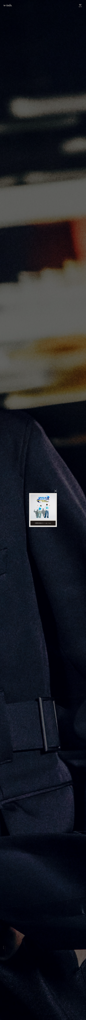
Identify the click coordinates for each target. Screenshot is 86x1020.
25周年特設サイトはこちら (43, 523)
